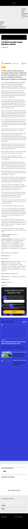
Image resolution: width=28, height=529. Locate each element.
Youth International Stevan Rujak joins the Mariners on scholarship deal (19, 363)
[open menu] (1, 17)
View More (24, 321)
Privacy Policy (14, 304)
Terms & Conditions (19, 516)
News (7, 40)
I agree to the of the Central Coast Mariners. (14, 305)
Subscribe (14, 311)
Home (2, 40)
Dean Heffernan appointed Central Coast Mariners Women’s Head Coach (13, 342)
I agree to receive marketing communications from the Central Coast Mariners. (15, 308)
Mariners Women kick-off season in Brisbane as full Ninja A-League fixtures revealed (18, 355)
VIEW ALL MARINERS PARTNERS (14, 490)
